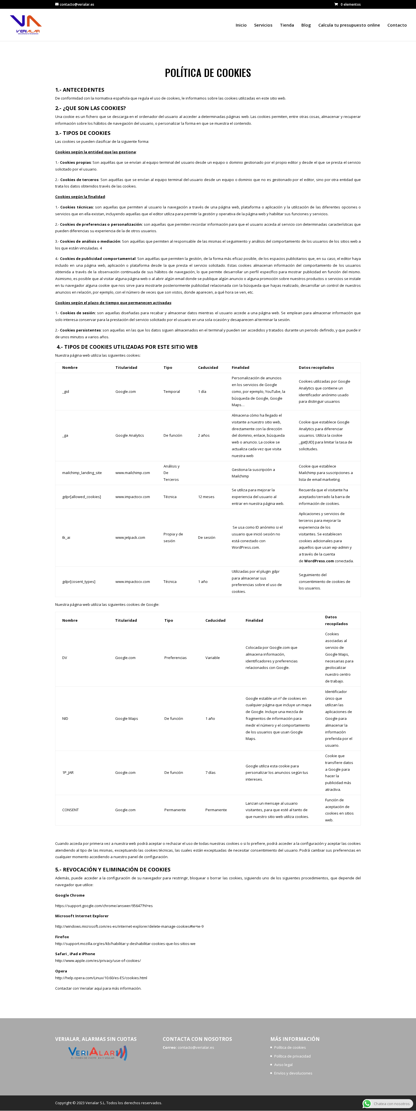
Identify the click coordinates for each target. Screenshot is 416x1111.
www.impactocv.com (132, 496)
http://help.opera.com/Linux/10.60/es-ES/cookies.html (101, 977)
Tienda (287, 25)
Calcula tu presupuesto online (349, 25)
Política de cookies (290, 1047)
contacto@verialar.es (196, 1047)
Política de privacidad (292, 1056)
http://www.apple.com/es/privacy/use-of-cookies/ (98, 960)
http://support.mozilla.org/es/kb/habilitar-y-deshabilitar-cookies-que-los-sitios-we (125, 943)
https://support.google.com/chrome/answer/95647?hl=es (104, 905)
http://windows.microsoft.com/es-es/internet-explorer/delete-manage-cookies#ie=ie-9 (129, 926)
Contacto (397, 25)
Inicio (241, 25)
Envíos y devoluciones (293, 1073)
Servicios (263, 25)
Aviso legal (283, 1064)
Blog (306, 25)
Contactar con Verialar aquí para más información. (98, 988)
